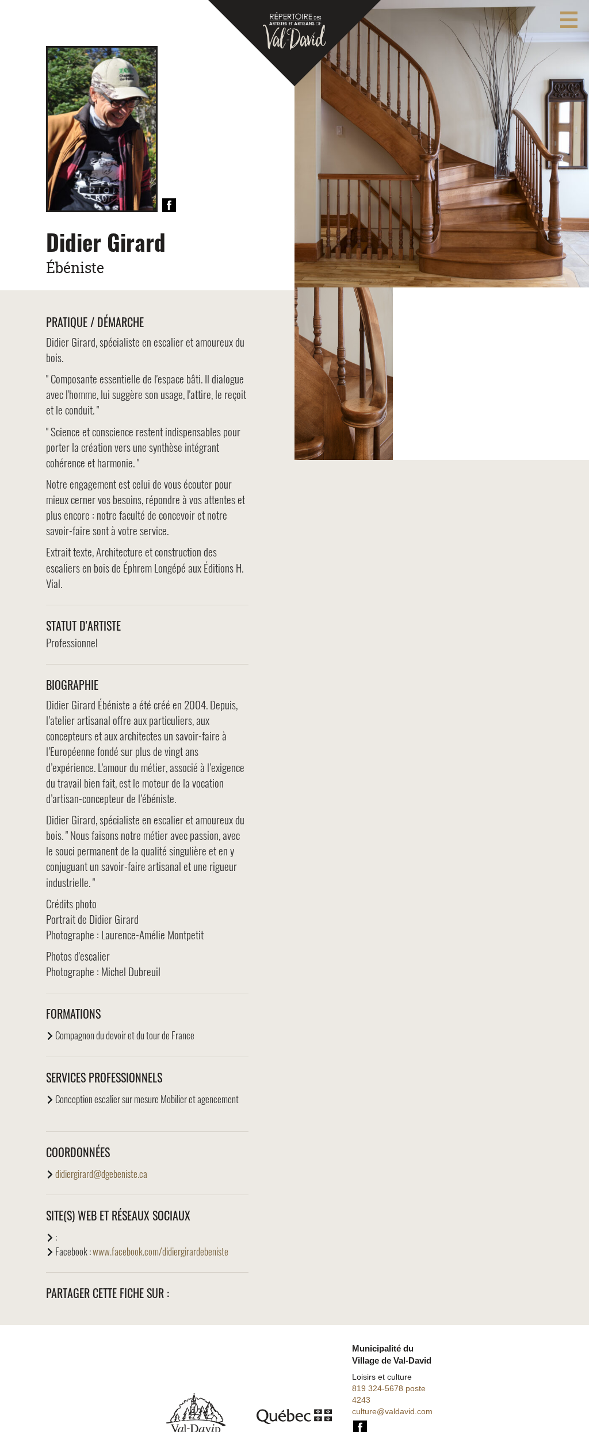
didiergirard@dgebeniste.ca (101, 1173)
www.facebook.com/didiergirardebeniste (160, 1251)
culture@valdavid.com (392, 1411)
